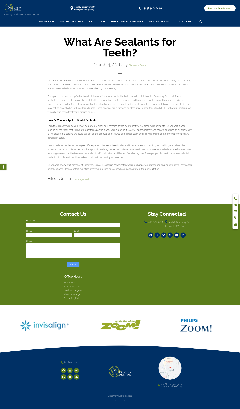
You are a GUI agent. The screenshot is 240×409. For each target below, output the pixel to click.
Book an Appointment (220, 8)
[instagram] (157, 235)
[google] (170, 235)
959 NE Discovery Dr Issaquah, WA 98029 (84, 8)
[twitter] (163, 235)
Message (30, 241)
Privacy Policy (117, 400)
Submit (73, 264)
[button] (3, 167)
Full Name (30, 220)
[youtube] (176, 235)
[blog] (183, 235)
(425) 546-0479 (152, 8)
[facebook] (150, 235)
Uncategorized (81, 179)
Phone (29, 231)
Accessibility (123, 400)
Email (76, 231)
